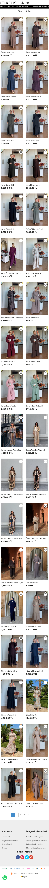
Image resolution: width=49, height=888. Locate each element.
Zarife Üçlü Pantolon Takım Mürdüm (12, 273)
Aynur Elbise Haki (7, 185)
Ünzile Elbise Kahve (33, 52)
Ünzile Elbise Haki (7, 141)
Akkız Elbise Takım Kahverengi (12, 318)
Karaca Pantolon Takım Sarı (11, 450)
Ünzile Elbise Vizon (8, 52)
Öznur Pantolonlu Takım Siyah (12, 583)
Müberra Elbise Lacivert (34, 671)
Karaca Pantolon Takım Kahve (12, 494)
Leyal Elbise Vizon (32, 583)
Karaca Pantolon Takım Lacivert (12, 538)
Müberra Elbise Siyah (8, 715)
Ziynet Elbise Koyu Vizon (34, 803)
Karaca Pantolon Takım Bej (35, 450)
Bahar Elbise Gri (31, 715)
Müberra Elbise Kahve (9, 671)
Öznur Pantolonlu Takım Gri (36, 538)
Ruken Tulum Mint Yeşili (34, 406)
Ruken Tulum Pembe (8, 406)
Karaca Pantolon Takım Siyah (36, 494)
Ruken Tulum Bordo (8, 362)
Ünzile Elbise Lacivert (8, 97)
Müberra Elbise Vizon (33, 627)
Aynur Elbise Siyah (7, 229)
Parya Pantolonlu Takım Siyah (11, 803)
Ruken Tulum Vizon (32, 318)
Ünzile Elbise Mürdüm (33, 97)
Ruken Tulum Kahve (33, 362)
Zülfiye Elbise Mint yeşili (34, 229)
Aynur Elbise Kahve (33, 185)
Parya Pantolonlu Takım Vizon (36, 759)
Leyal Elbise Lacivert (8, 627)
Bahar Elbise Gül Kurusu (10, 759)
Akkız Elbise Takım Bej (33, 273)
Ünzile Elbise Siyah (32, 141)
